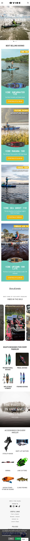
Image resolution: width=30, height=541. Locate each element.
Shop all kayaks (15, 288)
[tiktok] (19, 506)
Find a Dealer (15, 514)
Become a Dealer (15, 516)
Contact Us (15, 519)
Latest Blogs (15, 521)
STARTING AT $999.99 (15, 217)
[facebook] (10, 506)
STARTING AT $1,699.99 (15, 277)
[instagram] (13, 506)
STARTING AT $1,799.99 (15, 101)
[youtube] (16, 506)
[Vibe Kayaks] (15, 2)
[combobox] (24, 539)
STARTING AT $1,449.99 (15, 158)
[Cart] (28, 3)
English (23, 539)
